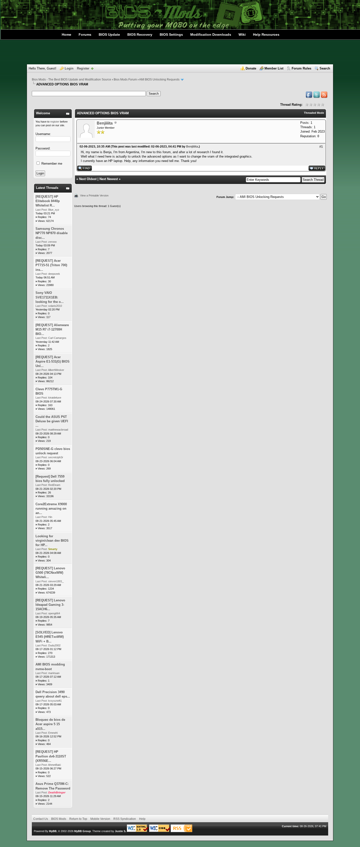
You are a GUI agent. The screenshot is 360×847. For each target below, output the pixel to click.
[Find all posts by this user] (84, 170)
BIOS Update (109, 34)
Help (142, 819)
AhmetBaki (54, 764)
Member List (273, 68)
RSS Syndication (124, 819)
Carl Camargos (57, 337)
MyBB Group (82, 831)
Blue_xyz (53, 209)
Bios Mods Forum (125, 79)
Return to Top (78, 819)
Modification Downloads (210, 34)
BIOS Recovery (139, 34)
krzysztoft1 (55, 700)
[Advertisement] (180, 52)
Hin (50, 516)
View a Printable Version (94, 195)
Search (325, 68)
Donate (251, 68)
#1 (321, 147)
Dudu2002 (54, 645)
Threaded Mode (314, 112)
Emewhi (53, 732)
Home (66, 34)
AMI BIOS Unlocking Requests (159, 79)
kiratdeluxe (54, 397)
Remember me (51, 163)
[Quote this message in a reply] (317, 170)
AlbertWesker (56, 369)
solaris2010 (55, 305)
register (54, 121)
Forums (85, 34)
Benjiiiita (105, 123)
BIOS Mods (58, 819)
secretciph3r (55, 457)
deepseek (54, 273)
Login (69, 68)
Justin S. (120, 831)
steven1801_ (56, 581)
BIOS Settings (171, 34)
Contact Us (40, 819)
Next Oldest (87, 179)
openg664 (54, 613)
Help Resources (266, 34)
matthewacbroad (58, 429)
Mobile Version (100, 819)
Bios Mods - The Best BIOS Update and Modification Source (71, 79)
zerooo (52, 241)
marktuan (54, 673)
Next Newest (108, 179)
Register (83, 68)
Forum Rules (301, 68)
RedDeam (54, 484)
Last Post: (42, 209)
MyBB (53, 831)
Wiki (242, 34)
